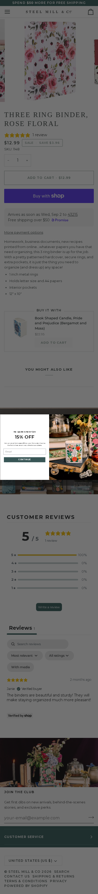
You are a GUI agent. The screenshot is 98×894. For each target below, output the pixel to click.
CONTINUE (24, 459)
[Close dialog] (95, 417)
